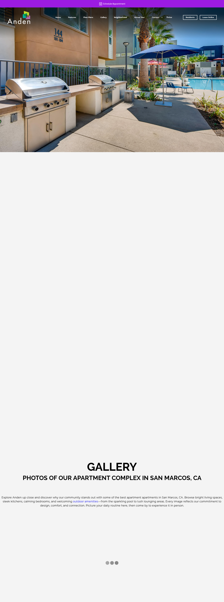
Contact (155, 17)
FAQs (155, 23)
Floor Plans (88, 17)
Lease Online (208, 17)
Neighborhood (120, 17)
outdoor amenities (85, 501)
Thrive (169, 17)
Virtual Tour (139, 17)
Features (72, 17)
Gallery (103, 17)
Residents (190, 17)
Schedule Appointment (114, 4)
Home (58, 17)
